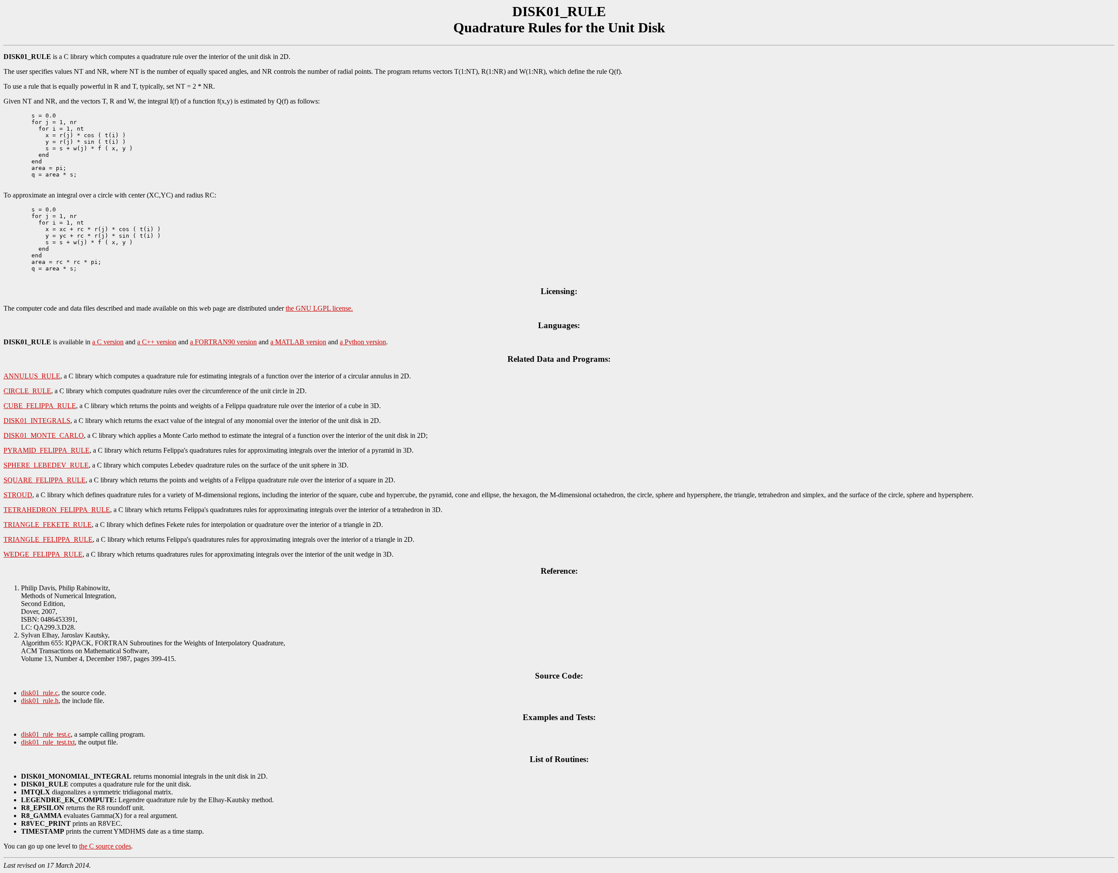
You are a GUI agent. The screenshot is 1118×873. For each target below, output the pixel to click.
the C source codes (105, 846)
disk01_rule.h (40, 700)
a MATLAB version (298, 342)
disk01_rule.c (39, 692)
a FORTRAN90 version (223, 342)
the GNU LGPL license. (319, 308)
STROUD (17, 495)
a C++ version (156, 342)
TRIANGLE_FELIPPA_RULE (48, 539)
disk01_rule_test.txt (48, 742)
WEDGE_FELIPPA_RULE (43, 554)
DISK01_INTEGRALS (36, 420)
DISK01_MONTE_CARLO (43, 435)
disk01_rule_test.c (46, 734)
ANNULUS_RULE (31, 376)
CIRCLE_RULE (27, 391)
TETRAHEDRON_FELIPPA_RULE (56, 509)
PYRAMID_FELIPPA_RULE (46, 450)
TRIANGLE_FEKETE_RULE (47, 524)
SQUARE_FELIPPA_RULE (44, 480)
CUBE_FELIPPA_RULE (39, 405)
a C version (108, 342)
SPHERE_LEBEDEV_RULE (46, 465)
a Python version (363, 342)
